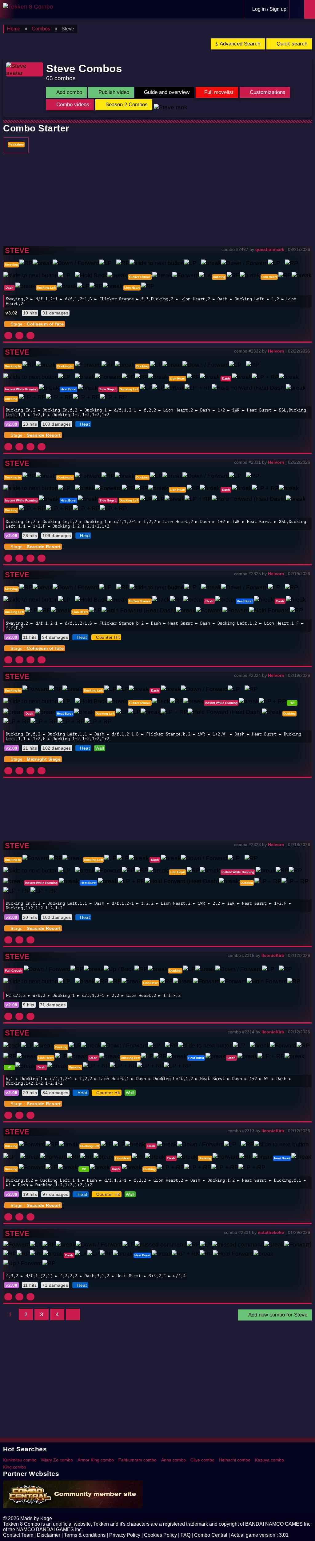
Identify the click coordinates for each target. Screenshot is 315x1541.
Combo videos (72, 104)
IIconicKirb (272, 955)
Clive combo (202, 1459)
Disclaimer (48, 1535)
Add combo (68, 92)
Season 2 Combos (126, 104)
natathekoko (271, 1232)
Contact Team (18, 1535)
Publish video (113, 92)
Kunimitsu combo (20, 1459)
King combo (14, 1467)
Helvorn (276, 351)
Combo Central (210, 1535)
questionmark (269, 249)
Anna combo (173, 1459)
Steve (17, 250)
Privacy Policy (124, 1535)
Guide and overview (166, 92)
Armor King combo (96, 1459)
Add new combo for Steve (277, 1315)
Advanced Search (239, 44)
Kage (46, 1518)
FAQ (185, 1535)
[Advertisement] (157, 200)
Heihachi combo (234, 1459)
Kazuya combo (269, 1459)
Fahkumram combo (137, 1459)
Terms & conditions (85, 1535)
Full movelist (218, 92)
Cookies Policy (160, 1535)
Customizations (266, 92)
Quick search (291, 44)
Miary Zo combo (57, 1459)
